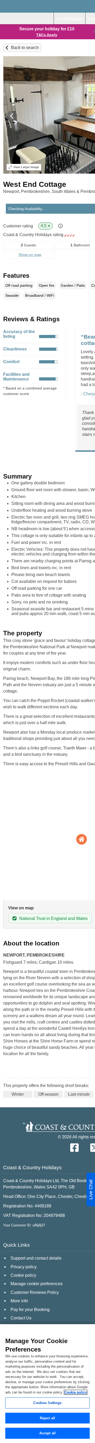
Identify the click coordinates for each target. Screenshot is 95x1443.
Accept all (47, 1433)
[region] (47, 1383)
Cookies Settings (47, 1403)
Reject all (47, 1418)
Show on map (29, 254)
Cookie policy (75, 1392)
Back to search (25, 47)
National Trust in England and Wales (53, 918)
